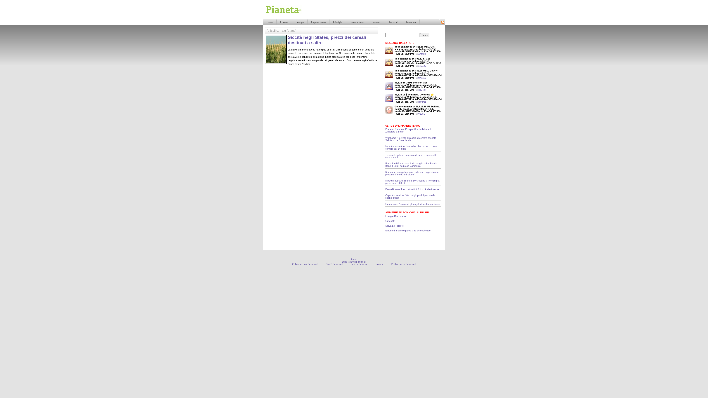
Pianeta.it (271, 15)
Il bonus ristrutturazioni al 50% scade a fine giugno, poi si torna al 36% (412, 181)
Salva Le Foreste (394, 225)
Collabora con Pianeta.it (305, 264)
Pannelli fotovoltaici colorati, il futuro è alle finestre (412, 189)
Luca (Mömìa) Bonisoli (354, 261)
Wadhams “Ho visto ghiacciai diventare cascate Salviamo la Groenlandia (410, 139)
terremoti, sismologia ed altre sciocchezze (408, 230)
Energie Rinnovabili (395, 216)
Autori (354, 259)
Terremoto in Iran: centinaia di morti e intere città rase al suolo (411, 156)
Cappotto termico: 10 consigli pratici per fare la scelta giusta (410, 196)
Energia (300, 22)
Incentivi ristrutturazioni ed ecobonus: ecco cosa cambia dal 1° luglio (411, 147)
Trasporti (393, 22)
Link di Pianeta (359, 264)
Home (269, 22)
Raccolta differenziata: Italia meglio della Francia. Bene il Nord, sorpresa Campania (411, 164)
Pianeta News (357, 22)
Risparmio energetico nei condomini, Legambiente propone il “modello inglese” (411, 173)
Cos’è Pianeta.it (334, 264)
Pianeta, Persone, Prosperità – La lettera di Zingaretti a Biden (408, 130)
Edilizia (284, 22)
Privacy (379, 264)
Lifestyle (337, 22)
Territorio (376, 22)
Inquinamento (318, 22)
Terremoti (411, 22)
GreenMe (390, 221)
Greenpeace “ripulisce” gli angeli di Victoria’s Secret (412, 204)
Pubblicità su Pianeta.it (403, 264)
